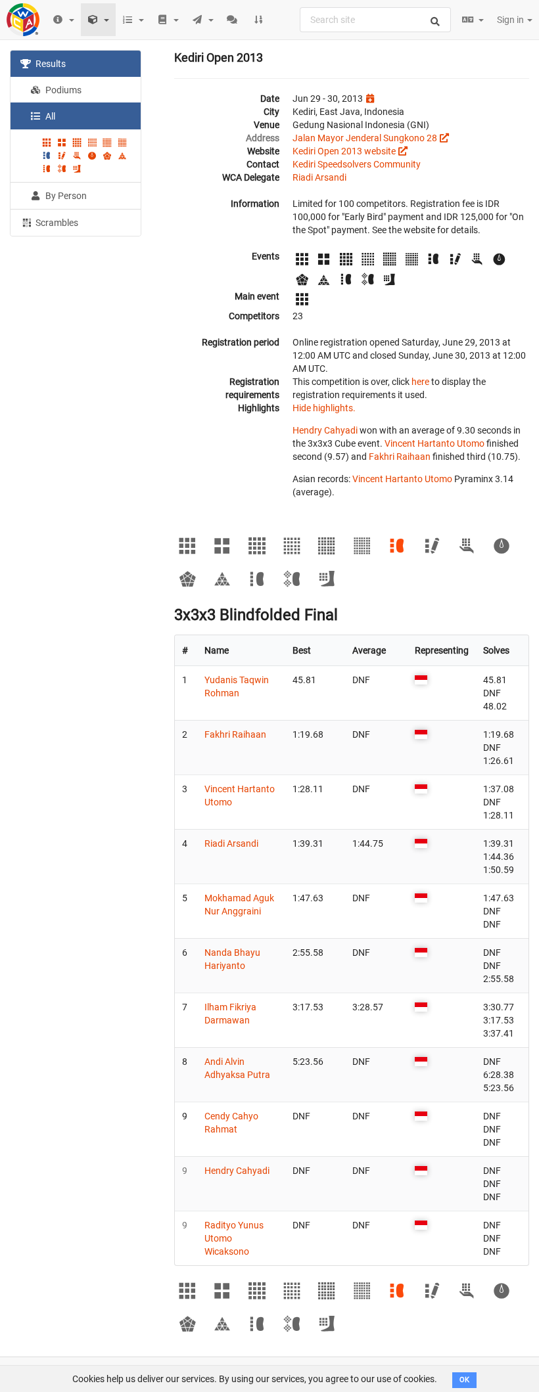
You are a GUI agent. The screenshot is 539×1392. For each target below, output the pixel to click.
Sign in (511, 19)
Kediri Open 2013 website (344, 151)
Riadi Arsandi (319, 177)
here (420, 381)
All (49, 116)
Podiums (62, 90)
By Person (65, 196)
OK (464, 1380)
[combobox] (375, 19)
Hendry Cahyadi (325, 430)
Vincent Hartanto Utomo (434, 443)
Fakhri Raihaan (400, 456)
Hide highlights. (324, 408)
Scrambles (56, 222)
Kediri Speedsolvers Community (357, 164)
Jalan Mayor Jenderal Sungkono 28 (365, 138)
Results (50, 63)
